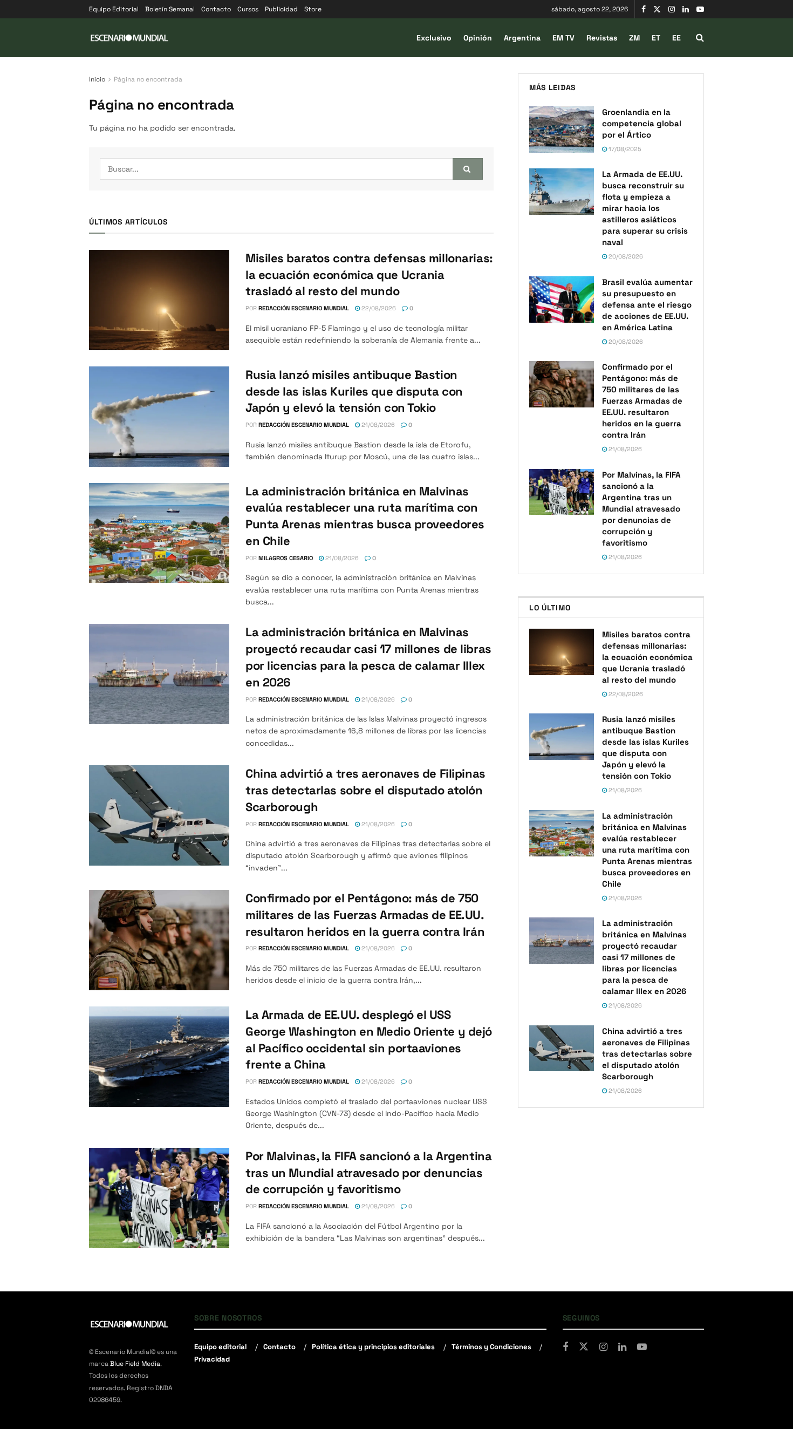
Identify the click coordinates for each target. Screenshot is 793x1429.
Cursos (247, 9)
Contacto (216, 9)
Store (313, 9)
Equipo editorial (220, 1346)
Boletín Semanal (170, 9)
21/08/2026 (377, 424)
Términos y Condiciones (491, 1346)
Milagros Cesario (285, 558)
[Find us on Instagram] (671, 9)
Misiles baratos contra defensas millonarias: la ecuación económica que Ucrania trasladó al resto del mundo (369, 274)
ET (656, 38)
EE (676, 38)
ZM (634, 38)
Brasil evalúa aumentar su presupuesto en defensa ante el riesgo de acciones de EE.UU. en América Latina (647, 304)
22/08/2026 (378, 308)
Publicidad (281, 9)
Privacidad (212, 1359)
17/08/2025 (624, 149)
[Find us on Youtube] (700, 9)
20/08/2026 (625, 256)
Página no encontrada (148, 79)
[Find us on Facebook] (643, 9)
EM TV (563, 38)
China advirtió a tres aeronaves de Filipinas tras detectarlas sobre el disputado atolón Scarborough (365, 790)
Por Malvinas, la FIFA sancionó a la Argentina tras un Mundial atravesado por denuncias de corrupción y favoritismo (368, 1172)
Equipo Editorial (114, 9)
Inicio (97, 79)
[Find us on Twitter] (657, 9)
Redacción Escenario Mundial (303, 308)
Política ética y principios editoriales (373, 1346)
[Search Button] (700, 37)
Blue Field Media (135, 1363)
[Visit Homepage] (129, 38)
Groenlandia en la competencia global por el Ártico (641, 123)
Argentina (522, 38)
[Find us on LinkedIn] (685, 9)
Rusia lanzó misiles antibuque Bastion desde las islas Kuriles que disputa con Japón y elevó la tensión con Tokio (354, 391)
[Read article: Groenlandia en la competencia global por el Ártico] (561, 129)
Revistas (601, 38)
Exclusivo (434, 38)
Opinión (477, 38)
